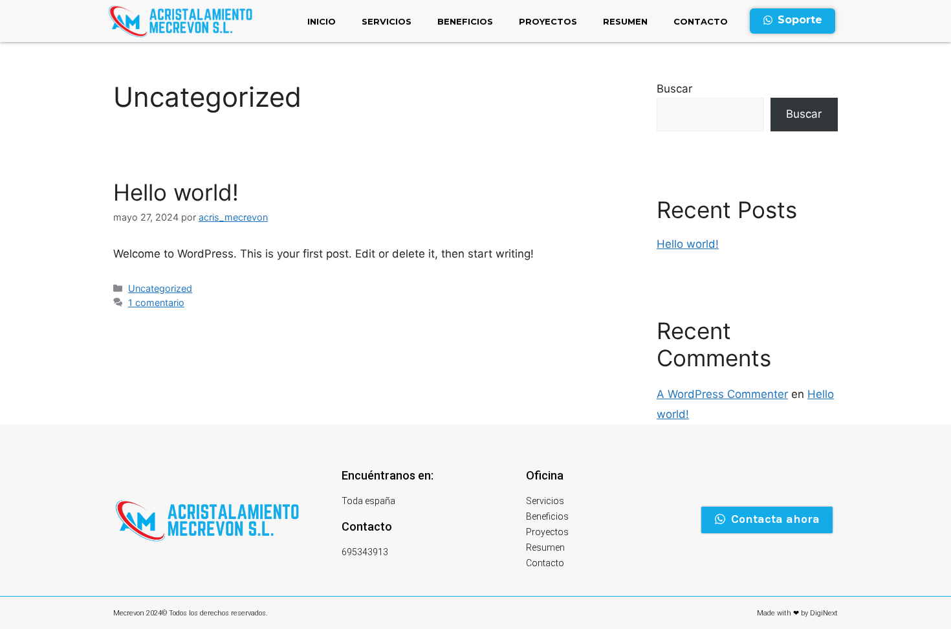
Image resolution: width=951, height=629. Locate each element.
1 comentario (156, 302)
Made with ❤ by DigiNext (797, 613)
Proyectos (548, 21)
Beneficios (465, 21)
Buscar (674, 88)
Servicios (386, 21)
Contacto (700, 21)
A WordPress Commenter (722, 394)
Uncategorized (160, 288)
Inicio (321, 21)
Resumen (625, 21)
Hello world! (176, 192)
